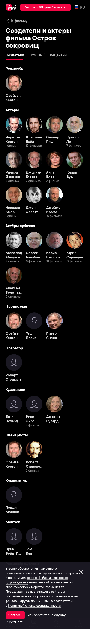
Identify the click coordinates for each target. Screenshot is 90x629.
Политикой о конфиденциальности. (34, 605)
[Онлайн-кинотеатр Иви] (12, 7)
